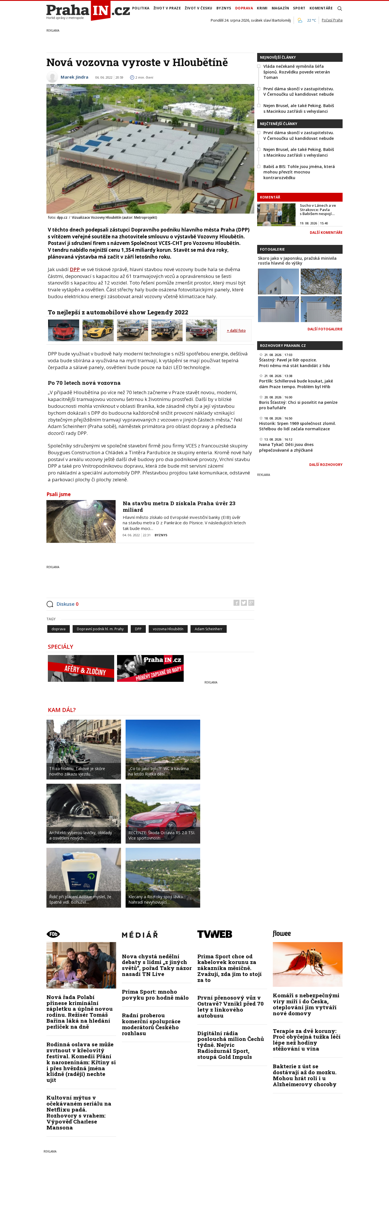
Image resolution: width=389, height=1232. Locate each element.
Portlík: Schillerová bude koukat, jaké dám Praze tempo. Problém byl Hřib (296, 383)
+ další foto (236, 330)
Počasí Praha (332, 20)
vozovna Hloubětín (168, 629)
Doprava (244, 8)
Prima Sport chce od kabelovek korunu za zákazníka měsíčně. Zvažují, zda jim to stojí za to (229, 968)
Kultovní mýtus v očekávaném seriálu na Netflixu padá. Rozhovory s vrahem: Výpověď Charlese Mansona (78, 1112)
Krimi (262, 8)
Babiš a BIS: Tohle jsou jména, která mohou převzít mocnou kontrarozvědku (299, 172)
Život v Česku (198, 8)
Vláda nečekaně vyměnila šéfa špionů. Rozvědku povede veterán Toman (296, 72)
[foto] (63, 330)
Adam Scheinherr (208, 629)
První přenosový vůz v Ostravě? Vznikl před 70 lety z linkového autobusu (230, 1006)
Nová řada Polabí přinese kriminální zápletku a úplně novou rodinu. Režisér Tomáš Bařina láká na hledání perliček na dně (79, 1011)
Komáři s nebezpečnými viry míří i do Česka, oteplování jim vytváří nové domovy (306, 1004)
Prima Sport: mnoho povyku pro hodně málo (155, 994)
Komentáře (321, 8)
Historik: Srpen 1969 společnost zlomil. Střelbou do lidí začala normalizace (297, 426)
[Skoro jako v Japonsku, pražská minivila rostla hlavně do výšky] (278, 281)
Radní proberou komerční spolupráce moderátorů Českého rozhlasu (151, 1024)
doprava (58, 629)
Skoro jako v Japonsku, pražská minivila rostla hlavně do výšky (297, 260)
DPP (75, 269)
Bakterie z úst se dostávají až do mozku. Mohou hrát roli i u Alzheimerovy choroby (305, 1075)
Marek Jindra (74, 77)
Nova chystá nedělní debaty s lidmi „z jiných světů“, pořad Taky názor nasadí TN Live (157, 965)
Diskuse (67, 604)
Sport (299, 8)
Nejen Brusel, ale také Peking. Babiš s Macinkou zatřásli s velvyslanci (298, 108)
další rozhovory (326, 464)
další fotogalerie (325, 329)
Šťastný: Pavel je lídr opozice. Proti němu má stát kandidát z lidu (294, 362)
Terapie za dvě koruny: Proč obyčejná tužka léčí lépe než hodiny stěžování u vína (307, 1039)
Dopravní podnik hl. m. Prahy (100, 629)
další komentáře (326, 232)
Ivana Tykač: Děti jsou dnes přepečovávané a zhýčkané (286, 447)
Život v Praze (167, 8)
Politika (141, 8)
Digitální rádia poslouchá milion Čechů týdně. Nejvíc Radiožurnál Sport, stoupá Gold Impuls (230, 1045)
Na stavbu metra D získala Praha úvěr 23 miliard (179, 506)
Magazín (280, 8)
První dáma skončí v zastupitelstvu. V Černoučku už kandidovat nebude (298, 91)
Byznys (223, 8)
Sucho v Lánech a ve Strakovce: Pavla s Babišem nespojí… (318, 209)
